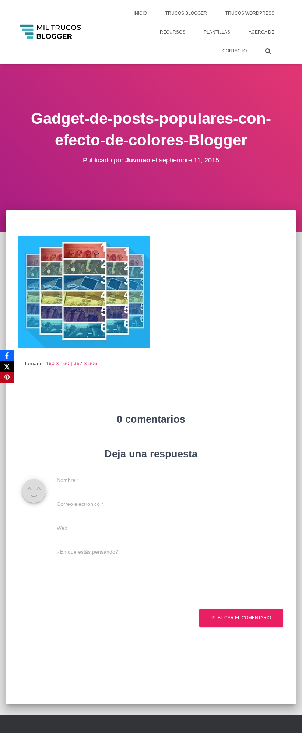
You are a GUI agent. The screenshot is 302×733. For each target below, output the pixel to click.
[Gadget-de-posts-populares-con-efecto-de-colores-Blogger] (84, 291)
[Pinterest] (7, 377)
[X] (7, 366)
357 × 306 (85, 363)
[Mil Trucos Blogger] (51, 32)
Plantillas (217, 32)
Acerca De (261, 32)
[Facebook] (7, 355)
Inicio (140, 13)
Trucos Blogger (186, 13)
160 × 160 (57, 363)
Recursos (172, 32)
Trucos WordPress (249, 13)
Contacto (234, 50)
